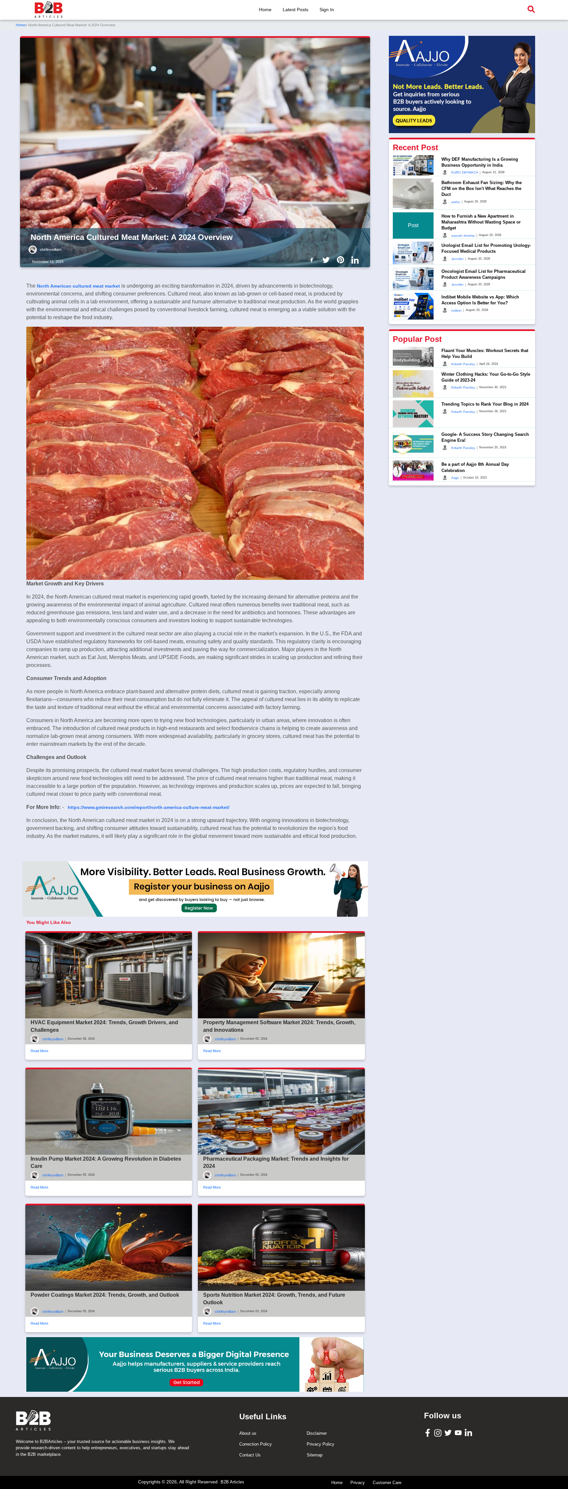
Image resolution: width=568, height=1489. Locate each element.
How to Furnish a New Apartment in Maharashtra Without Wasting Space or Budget (481, 221)
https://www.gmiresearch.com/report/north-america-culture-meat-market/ (148, 807)
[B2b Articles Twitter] (327, 259)
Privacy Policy (320, 1444)
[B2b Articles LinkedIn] (356, 260)
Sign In (327, 9)
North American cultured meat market (78, 286)
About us (247, 1433)
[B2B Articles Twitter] (448, 1432)
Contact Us (250, 1455)
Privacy (357, 1482)
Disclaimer (317, 1433)
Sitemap (314, 1455)
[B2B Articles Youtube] (459, 1432)
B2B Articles (232, 1481)
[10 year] (195, 1364)
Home (265, 9)
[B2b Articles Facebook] (313, 259)
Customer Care (387, 1482)
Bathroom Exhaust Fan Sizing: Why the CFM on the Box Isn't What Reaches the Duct (481, 188)
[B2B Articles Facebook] (428, 1432)
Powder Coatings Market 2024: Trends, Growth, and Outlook (105, 1295)
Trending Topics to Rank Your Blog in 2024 (485, 404)
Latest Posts (295, 9)
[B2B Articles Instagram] (438, 1432)
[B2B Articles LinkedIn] (469, 1432)
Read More (39, 1051)
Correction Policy (255, 1444)
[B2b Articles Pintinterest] (342, 259)
